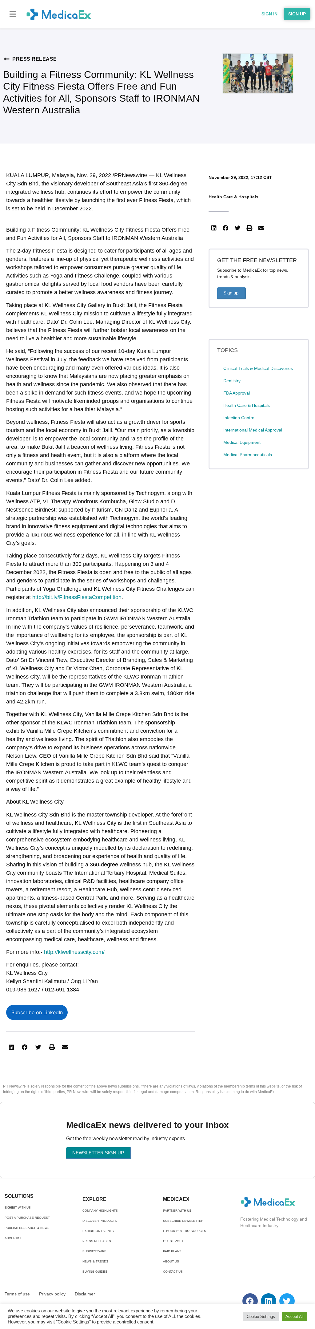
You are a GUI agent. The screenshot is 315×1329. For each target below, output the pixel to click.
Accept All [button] (294, 1316)
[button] (12, 14)
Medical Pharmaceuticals (247, 454)
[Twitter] (287, 1301)
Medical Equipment (242, 442)
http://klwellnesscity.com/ (74, 952)
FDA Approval (236, 393)
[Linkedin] (268, 1301)
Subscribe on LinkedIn (37, 1012)
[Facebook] (250, 1301)
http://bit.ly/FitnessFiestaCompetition (77, 597)
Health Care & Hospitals (233, 196)
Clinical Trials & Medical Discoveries (258, 368)
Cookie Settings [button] (261, 1316)
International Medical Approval (252, 429)
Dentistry (232, 380)
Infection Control (239, 417)
